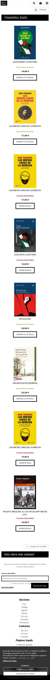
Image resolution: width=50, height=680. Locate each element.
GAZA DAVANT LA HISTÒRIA (25, 62)
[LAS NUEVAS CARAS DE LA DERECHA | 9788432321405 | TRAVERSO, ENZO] (25, 171)
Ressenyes (24, 622)
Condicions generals (24, 645)
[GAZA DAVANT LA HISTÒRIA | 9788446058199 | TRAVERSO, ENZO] (25, 42)
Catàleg (24, 607)
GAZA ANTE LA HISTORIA (25, 255)
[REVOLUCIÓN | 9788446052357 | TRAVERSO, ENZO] (25, 299)
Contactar (24, 619)
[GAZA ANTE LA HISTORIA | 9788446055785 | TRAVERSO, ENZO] (25, 235)
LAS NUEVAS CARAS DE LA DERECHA (25, 126)
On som (24, 634)
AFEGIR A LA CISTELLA (25, 77)
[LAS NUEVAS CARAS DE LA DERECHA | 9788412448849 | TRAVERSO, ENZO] (25, 428)
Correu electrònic (8, 573)
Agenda (24, 610)
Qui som (24, 616)
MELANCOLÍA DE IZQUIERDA (25, 383)
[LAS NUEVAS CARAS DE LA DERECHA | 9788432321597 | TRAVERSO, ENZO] (25, 107)
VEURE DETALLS (25, 206)
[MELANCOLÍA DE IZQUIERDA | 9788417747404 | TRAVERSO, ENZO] (25, 364)
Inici (24, 604)
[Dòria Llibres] (4, 3)
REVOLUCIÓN (25, 319)
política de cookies (10, 661)
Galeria (24, 613)
